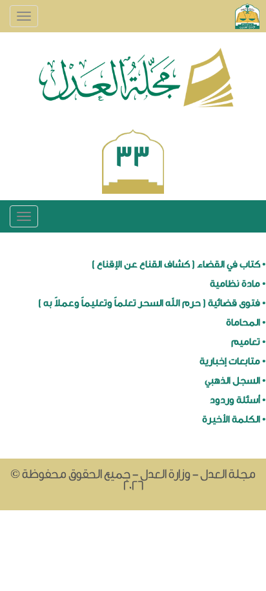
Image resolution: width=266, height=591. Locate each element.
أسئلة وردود (235, 400)
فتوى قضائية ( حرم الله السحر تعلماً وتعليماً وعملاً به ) (149, 303)
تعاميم (245, 342)
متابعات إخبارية (230, 361)
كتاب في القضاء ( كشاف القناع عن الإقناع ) (176, 264)
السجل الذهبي (232, 380)
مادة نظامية (235, 283)
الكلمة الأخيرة (231, 419)
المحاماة (243, 322)
